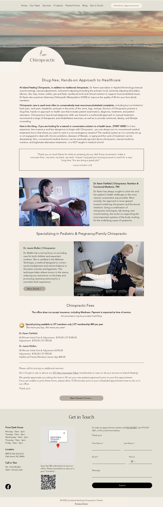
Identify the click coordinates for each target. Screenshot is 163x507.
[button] (46, 5)
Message (96, 470)
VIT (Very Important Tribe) (66, 372)
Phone (132, 457)
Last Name (129, 443)
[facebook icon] (8, 486)
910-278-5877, (132, 427)
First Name (97, 443)
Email (95, 457)
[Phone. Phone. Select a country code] (133, 461)
